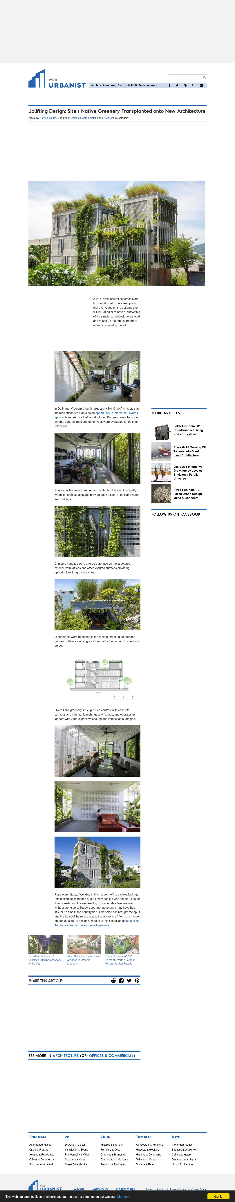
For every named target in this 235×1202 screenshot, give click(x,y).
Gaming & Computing (148, 1154)
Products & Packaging (113, 1164)
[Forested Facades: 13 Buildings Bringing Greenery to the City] (45, 944)
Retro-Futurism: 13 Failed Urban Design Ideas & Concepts (187, 494)
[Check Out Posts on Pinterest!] (185, 85)
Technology (143, 1136)
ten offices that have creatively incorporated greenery (97, 923)
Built (134, 85)
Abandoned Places (40, 1144)
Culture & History (181, 1154)
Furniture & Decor (111, 1149)
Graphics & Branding (113, 1154)
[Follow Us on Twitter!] (177, 85)
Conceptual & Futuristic (149, 1144)
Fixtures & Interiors (112, 1144)
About (79, 1189)
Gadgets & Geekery (147, 1149)
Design (122, 85)
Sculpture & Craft (75, 1159)
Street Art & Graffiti (76, 1164)
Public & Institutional (41, 1164)
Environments (148, 85)
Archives (100, 1189)
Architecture (100, 85)
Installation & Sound (76, 1149)
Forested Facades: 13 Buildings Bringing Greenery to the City (44, 959)
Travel (176, 1136)
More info (123, 1196)
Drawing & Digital (75, 1144)
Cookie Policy (199, 1189)
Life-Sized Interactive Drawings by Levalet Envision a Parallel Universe (188, 473)
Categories (125, 1189)
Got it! (218, 1196)
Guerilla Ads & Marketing (115, 1159)
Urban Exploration (182, 1164)
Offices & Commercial (83, 118)
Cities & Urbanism (39, 1149)
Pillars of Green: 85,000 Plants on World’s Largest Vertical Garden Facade (120, 959)
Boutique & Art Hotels (184, 1149)
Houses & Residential (41, 1154)
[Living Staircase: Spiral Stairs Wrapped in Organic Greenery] (84, 944)
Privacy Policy (178, 1189)
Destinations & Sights (184, 1159)
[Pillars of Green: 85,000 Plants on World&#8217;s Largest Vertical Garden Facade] (122, 944)
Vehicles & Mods (145, 1159)
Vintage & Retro (145, 1164)
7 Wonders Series (182, 1144)
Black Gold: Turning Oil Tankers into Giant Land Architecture (189, 451)
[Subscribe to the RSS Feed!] (193, 85)
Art (113, 85)
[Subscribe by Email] (201, 85)
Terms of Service (155, 1189)
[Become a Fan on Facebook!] (169, 85)
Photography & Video (77, 1154)
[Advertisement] (117, 31)
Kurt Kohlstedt (48, 118)
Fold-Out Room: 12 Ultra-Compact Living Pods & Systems (188, 430)
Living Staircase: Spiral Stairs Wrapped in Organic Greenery (83, 959)
